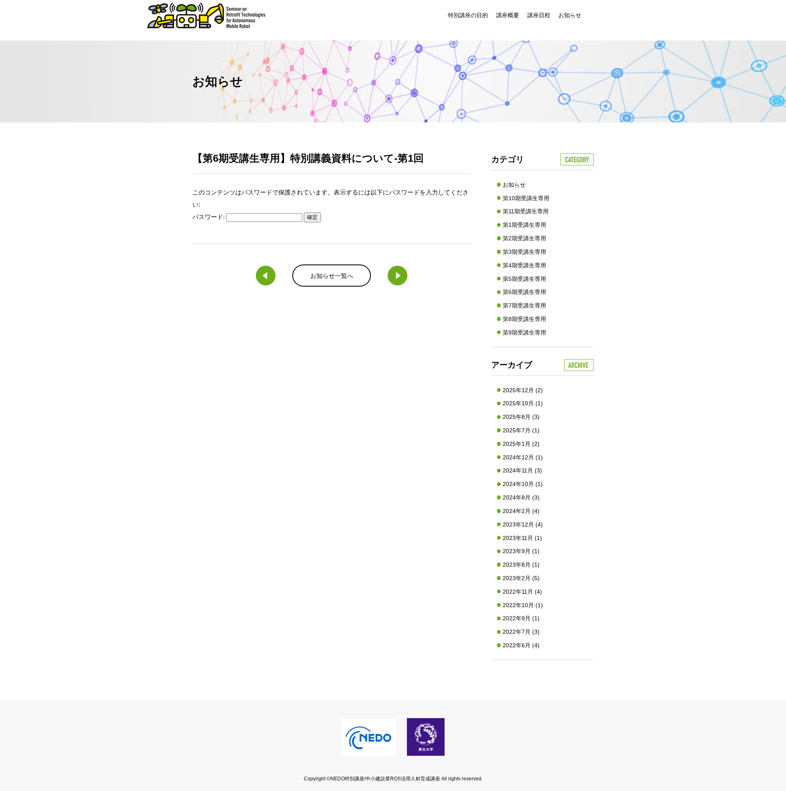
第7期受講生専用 (524, 305)
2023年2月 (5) (521, 578)
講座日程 (538, 15)
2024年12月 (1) (523, 457)
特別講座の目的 (468, 15)
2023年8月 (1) (521, 564)
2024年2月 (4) (521, 511)
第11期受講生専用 (526, 211)
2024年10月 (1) (523, 484)
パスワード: (209, 216)
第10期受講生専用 (526, 198)
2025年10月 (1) (523, 403)
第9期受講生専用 (524, 332)
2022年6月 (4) (521, 645)
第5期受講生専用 (524, 279)
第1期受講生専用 (524, 225)
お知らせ (569, 15)
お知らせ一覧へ (331, 275)
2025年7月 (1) (521, 430)
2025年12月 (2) (523, 390)
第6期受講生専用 (524, 292)
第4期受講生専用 (524, 265)
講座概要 (507, 15)
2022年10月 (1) (523, 605)
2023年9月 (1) (521, 551)
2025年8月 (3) (521, 417)
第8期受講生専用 (524, 319)
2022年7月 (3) (521, 632)
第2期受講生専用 (524, 238)
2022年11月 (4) (522, 591)
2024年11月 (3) (522, 470)
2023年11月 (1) (522, 538)
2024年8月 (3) (521, 497)
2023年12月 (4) (523, 524)
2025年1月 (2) (521, 444)
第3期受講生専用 (524, 252)
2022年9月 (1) (521, 618)
